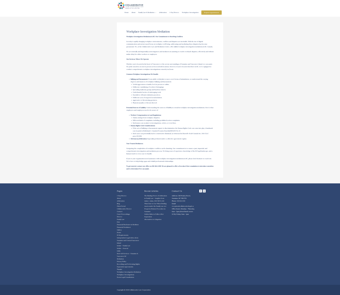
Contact (119, 211)
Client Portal (121, 206)
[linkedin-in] (204, 191)
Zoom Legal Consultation (125, 277)
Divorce (119, 217)
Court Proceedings (123, 214)
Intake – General (122, 248)
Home (126, 12)
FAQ (118, 222)
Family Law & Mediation (146, 12)
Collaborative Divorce (124, 209)
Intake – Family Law (123, 246)
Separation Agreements (125, 267)
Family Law (120, 219)
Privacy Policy (121, 261)
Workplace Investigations (125, 275)
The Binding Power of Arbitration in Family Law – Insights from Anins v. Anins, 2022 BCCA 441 (155, 198)
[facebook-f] (200, 191)
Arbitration (163, 12)
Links (118, 251)
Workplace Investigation (190, 12)
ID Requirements (122, 235)
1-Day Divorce (174, 12)
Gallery (119, 230)
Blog (118, 203)
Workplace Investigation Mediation (129, 272)
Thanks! (119, 269)
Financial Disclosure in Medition (128, 224)
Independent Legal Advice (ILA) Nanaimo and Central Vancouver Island (128, 240)
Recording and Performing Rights (128, 264)
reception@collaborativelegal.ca (183, 206)
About (133, 12)
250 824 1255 (181, 201)
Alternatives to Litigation (152, 219)
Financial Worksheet (124, 227)
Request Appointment (211, 12)
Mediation (120, 259)
